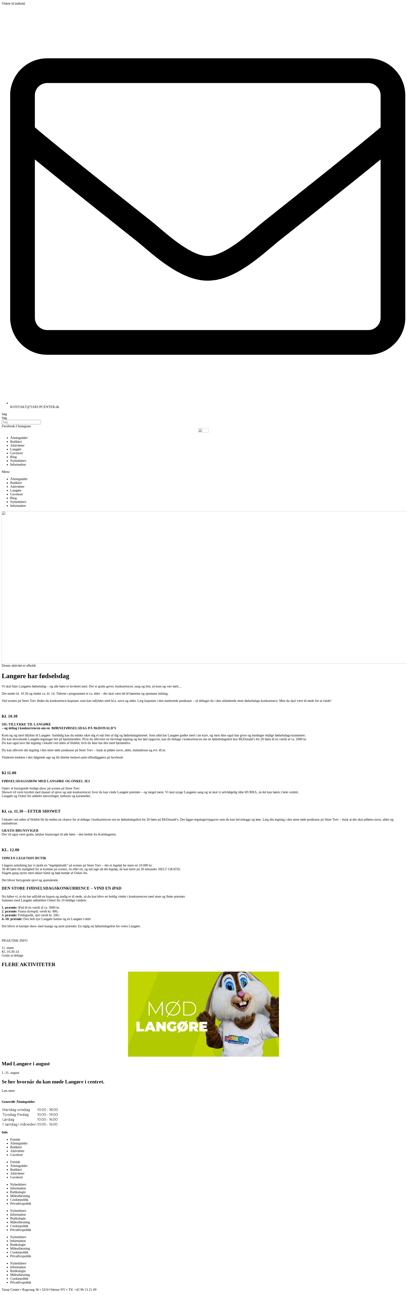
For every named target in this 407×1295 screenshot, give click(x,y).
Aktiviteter (17, 445)
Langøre (15, 449)
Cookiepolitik (19, 1199)
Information (18, 464)
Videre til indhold (13, 3)
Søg (4, 414)
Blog (13, 457)
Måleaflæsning (20, 1196)
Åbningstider (19, 438)
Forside (15, 1139)
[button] (203, 472)
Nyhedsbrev (18, 460)
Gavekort (16, 453)
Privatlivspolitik (20, 1203)
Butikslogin (18, 1192)
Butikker (16, 441)
